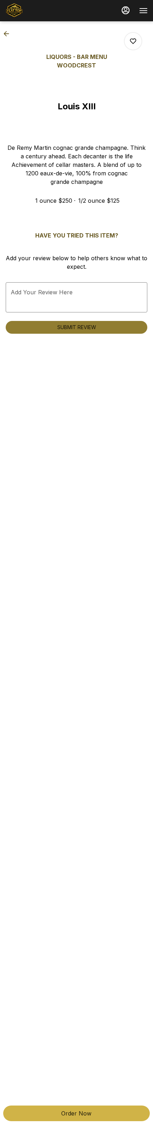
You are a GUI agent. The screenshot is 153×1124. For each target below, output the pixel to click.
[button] (8, 33)
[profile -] (125, 10)
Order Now (76, 1113)
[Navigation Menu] (143, 11)
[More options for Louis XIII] (133, 41)
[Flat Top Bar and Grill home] (37, 11)
